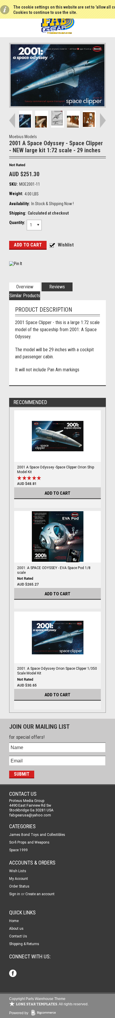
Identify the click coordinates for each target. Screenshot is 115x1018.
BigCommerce (44, 1013)
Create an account (40, 894)
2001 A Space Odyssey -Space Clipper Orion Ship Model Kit (55, 469)
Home (14, 921)
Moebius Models (23, 136)
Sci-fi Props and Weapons (29, 842)
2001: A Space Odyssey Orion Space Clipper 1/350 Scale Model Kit (57, 670)
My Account (18, 879)
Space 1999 (18, 850)
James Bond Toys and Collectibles (37, 835)
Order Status (19, 886)
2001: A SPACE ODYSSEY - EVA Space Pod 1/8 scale (54, 570)
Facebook (13, 974)
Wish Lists (17, 871)
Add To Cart (57, 493)
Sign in (14, 894)
